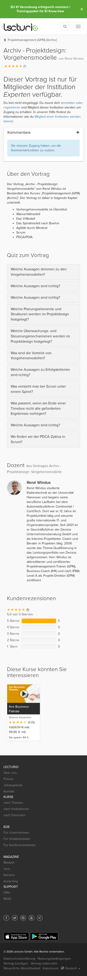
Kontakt (8, 791)
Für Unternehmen (16, 833)
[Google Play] (44, 936)
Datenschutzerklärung (19, 959)
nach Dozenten (14, 815)
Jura (6, 869)
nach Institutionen (16, 809)
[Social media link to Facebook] (6, 918)
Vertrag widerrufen (44, 963)
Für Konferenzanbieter (19, 845)
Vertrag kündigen (15, 963)
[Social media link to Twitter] (15, 918)
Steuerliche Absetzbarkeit (21, 968)
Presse (8, 779)
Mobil (7, 899)
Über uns (10, 773)
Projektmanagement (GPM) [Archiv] (32, 40)
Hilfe (6, 892)
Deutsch (71, 968)
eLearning (10, 881)
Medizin (9, 863)
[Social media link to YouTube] (31, 918)
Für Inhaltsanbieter (16, 839)
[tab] (43, 272)
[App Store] (16, 936)
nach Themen (13, 803)
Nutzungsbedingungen (54, 959)
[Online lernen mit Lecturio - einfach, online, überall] (21, 27)
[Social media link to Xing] (40, 918)
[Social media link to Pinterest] (23, 918)
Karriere (9, 875)
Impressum (50, 968)
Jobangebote (13, 785)
